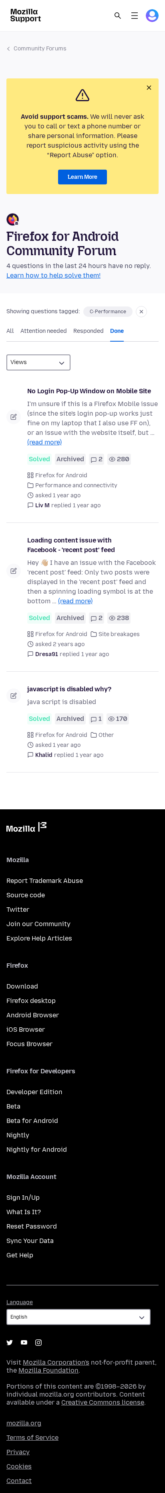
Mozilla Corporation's (56, 1362)
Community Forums (40, 48)
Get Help (19, 1255)
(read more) (44, 442)
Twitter (17, 909)
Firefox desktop (31, 1001)
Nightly (17, 1135)
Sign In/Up (23, 1197)
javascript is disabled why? (69, 689)
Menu (134, 15)
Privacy (18, 1452)
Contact (19, 1481)
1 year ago (87, 505)
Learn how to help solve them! (53, 275)
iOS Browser (25, 1029)
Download (22, 986)
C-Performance (108, 311)
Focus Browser (29, 1044)
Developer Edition (34, 1092)
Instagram (38, 1342)
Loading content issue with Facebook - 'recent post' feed (71, 545)
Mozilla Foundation (48, 1370)
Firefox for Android (61, 475)
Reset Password (31, 1226)
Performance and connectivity (76, 485)
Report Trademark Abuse (44, 881)
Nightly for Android (36, 1149)
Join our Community (38, 924)
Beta (13, 1106)
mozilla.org (23, 1423)
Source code (25, 895)
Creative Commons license (102, 1402)
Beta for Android (32, 1121)
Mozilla (26, 828)
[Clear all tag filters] (141, 311)
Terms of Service (32, 1437)
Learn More (82, 177)
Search (117, 15)
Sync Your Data (30, 1241)
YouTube (24, 1342)
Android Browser (32, 1015)
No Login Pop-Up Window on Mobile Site (89, 391)
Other (106, 735)
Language (19, 1302)
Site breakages (119, 634)
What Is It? (23, 1212)
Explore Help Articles (39, 938)
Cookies (19, 1466)
